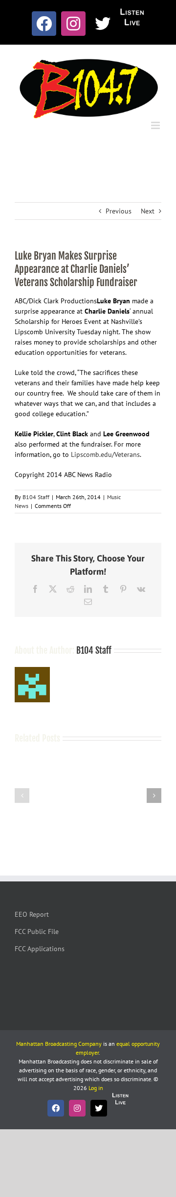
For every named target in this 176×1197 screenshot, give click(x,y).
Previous (119, 211)
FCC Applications (40, 948)
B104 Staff (35, 497)
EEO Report (32, 914)
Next (147, 211)
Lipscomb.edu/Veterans (105, 454)
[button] (22, 795)
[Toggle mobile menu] (156, 125)
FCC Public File (37, 931)
